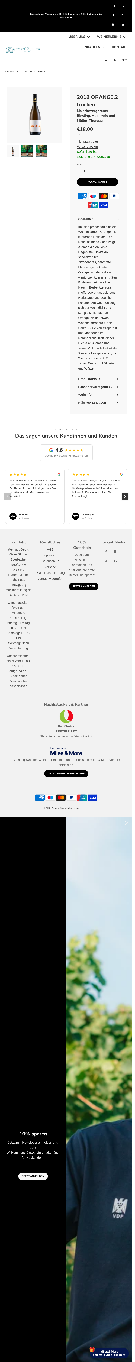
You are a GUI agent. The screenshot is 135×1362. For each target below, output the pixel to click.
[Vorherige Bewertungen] (7, 496)
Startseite (9, 71)
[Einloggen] (115, 60)
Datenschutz (50, 561)
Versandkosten (87, 146)
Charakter (85, 219)
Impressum (50, 555)
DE (114, 6)
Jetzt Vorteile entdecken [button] (66, 773)
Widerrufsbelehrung (51, 573)
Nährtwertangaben (92, 402)
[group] (66, 496)
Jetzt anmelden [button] (84, 586)
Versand (50, 567)
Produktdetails (89, 379)
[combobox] (114, 6)
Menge (80, 164)
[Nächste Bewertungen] (125, 496)
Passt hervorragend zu (95, 387)
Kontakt (119, 47)
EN (122, 6)
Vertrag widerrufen (50, 578)
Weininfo (85, 394)
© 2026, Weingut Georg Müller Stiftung (61, 808)
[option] (122, 6)
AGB (50, 549)
